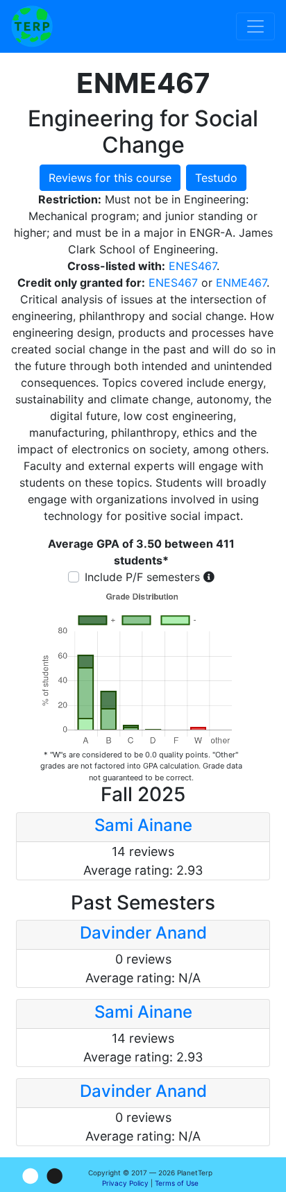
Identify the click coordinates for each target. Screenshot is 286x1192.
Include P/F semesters (142, 577)
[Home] (32, 26)
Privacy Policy (125, 1183)
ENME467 (241, 282)
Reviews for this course (110, 178)
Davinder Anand (143, 933)
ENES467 (193, 266)
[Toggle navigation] (255, 26)
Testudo (216, 178)
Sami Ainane (143, 825)
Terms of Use (177, 1183)
